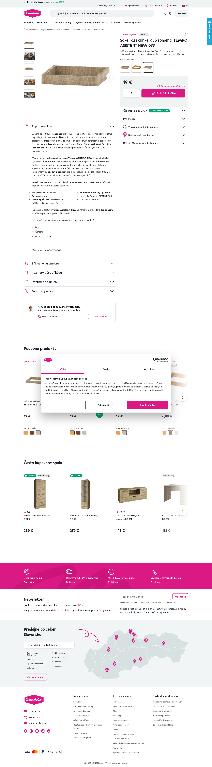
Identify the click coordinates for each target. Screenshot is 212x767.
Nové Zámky (60, 657)
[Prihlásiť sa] (164, 13)
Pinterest (43, 731)
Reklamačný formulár (122, 706)
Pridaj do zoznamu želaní (186, 34)
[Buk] (125, 67)
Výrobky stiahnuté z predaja (126, 752)
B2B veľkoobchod (121, 738)
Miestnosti (43, 22)
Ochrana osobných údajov (164, 706)
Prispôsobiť (104, 405)
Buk (37, 227)
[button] (154, 111)
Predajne (174, 5)
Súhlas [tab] (62, 369)
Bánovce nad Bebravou (33, 654)
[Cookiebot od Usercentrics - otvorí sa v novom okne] (155, 360)
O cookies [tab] (149, 369)
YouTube (37, 731)
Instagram (31, 731)
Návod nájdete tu (160, 612)
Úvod (26, 29)
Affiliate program (121, 725)
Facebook (25, 731)
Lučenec (30, 668)
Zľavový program (81, 733)
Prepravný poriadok (161, 715)
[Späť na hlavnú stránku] (32, 13)
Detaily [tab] (106, 369)
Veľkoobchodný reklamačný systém (128, 743)
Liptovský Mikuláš (35, 664)
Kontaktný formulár (106, 5)
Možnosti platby (81, 715)
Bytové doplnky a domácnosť (91, 22)
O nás (115, 729)
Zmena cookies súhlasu (163, 725)
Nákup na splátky (81, 720)
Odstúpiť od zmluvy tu (163, 720)
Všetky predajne (35, 677)
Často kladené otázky (83, 706)
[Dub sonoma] (148, 67)
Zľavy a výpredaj (132, 22)
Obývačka (34, 29)
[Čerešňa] (137, 67)
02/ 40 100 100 (155, 5)
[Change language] (185, 5)
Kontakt (117, 701)
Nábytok (28, 22)
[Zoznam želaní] (170, 13)
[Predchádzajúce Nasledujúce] (40, 379)
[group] (77, 76)
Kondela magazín (120, 720)
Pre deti (115, 22)
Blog (115, 711)
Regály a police (47, 29)
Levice (30, 659)
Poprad (58, 662)
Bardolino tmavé (43, 236)
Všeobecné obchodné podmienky (167, 701)
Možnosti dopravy (81, 711)
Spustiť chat (133, 5)
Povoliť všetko (147, 405)
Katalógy (117, 715)
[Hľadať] (53, 13)
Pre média (117, 748)
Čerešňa (39, 231)
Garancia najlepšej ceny (173, 86)
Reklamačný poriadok (162, 711)
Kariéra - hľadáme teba (123, 734)
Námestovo (60, 653)
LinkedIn (48, 731)
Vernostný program (82, 737)
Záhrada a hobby (62, 22)
